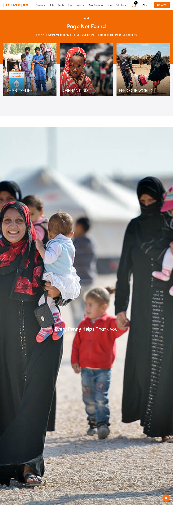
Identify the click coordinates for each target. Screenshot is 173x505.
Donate (161, 5)
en (143, 5)
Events (61, 5)
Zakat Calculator (96, 5)
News (109, 5)
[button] (40, 5)
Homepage (100, 35)
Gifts (51, 5)
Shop (70, 5)
